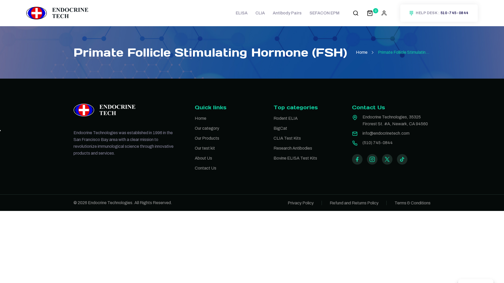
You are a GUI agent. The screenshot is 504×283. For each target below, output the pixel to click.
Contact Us (205, 168)
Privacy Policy (301, 203)
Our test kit (205, 148)
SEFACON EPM (324, 13)
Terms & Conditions (412, 203)
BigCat (280, 128)
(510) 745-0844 (378, 142)
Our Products (207, 138)
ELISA (242, 13)
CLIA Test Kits (287, 138)
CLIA (260, 13)
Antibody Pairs (287, 13)
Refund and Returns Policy (354, 203)
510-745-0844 (454, 13)
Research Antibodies (293, 148)
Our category (207, 128)
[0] (370, 13)
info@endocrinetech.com (386, 133)
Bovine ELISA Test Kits (295, 158)
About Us (203, 158)
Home (362, 52)
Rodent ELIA (286, 118)
